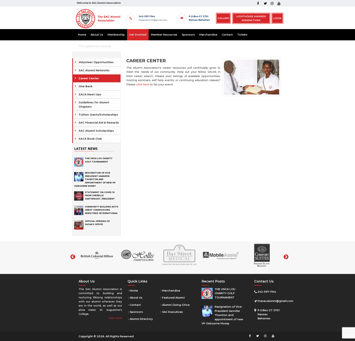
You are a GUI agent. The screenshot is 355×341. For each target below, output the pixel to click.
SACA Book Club (90, 138)
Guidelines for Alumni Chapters (94, 104)
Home (134, 290)
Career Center (89, 78)
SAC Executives (172, 312)
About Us (136, 297)
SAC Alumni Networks (94, 70)
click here (142, 84)
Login (277, 18)
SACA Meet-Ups (90, 94)
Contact (135, 305)
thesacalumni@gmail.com (153, 20)
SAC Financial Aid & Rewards (99, 122)
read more (115, 318)
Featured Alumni (173, 297)
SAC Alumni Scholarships (96, 130)
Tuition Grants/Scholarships (98, 114)
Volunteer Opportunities (96, 62)
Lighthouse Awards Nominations (251, 18)
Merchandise (171, 290)
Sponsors (136, 312)
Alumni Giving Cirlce (176, 305)
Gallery (223, 18)
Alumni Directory (141, 319)
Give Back (85, 86)
